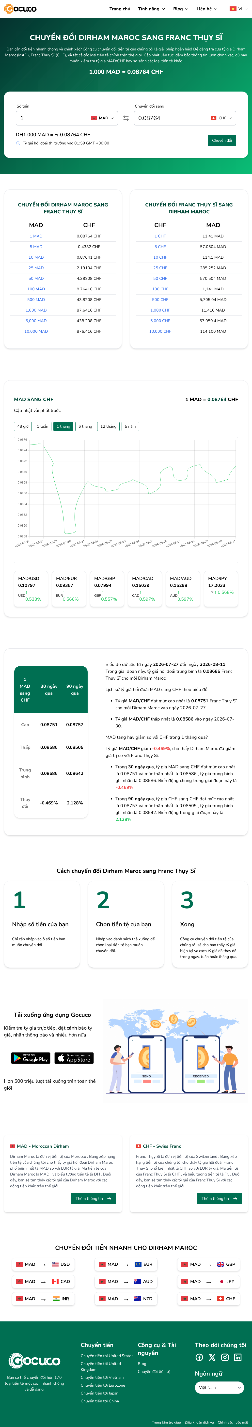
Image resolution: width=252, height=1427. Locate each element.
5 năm (130, 426)
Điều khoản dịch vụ (199, 1422)
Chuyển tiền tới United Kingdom (101, 1366)
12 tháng (108, 426)
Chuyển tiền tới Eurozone (103, 1385)
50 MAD (36, 278)
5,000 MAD (36, 321)
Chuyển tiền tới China (100, 1401)
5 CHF (160, 247)
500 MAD (36, 299)
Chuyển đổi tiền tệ (154, 1371)
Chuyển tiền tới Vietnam (102, 1377)
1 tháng (63, 426)
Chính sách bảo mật (233, 1422)
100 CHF (160, 289)
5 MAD (36, 247)
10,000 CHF (160, 331)
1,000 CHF (160, 310)
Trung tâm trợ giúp (166, 1422)
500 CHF (160, 299)
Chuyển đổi (222, 140)
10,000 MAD (36, 331)
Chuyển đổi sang (149, 106)
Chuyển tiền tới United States (107, 1356)
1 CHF (160, 236)
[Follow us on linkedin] (237, 1357)
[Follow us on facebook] (199, 1357)
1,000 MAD (36, 310)
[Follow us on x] (212, 1357)
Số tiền (23, 106)
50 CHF (160, 278)
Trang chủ (120, 9)
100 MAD (36, 289)
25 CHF (160, 268)
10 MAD (36, 257)
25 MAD (36, 268)
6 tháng (85, 426)
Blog (142, 1363)
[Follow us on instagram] (224, 1357)
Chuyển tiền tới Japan (99, 1393)
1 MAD (36, 236)
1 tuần (42, 426)
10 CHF (160, 257)
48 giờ (23, 426)
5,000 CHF (160, 321)
